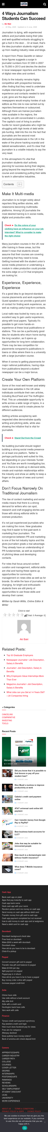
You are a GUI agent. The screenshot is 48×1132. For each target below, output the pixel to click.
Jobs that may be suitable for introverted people (28, 844)
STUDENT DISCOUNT (11, 1091)
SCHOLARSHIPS (9, 1085)
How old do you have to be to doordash (18, 948)
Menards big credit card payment (18, 760)
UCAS (4, 1094)
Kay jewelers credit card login (14, 1023)
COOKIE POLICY (34, 1111)
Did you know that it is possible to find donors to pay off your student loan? (30, 773)
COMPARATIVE (8, 717)
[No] (44, 1122)
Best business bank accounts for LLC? (30, 833)
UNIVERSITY (7, 1097)
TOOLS (5, 723)
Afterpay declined (9, 1032)
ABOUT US (6, 1108)
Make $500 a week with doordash (16, 942)
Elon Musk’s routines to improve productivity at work (29, 786)
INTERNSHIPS (8, 1073)
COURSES (6, 1064)
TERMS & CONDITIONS (24, 1108)
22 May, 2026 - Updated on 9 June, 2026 (21, 27)
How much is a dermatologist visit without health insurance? (30, 856)
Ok (24, 1128)
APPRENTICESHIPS (10, 1052)
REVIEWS (6, 1082)
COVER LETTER (9, 1067)
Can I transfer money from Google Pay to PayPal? (30, 821)
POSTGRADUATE (9, 1076)
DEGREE (6, 1070)
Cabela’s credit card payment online (28, 798)
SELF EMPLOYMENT (11, 1088)
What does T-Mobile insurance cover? (28, 868)
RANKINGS (7, 1079)
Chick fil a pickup (9, 951)
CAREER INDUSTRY (10, 1055)
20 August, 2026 (22, 826)
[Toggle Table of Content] (18, 184)
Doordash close (8, 945)
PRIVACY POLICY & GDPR (13, 1111)
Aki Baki (7, 24)
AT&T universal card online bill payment (29, 809)
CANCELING (7, 714)
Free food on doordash (11, 939)
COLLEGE (6, 1061)
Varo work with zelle (10, 1010)
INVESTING (7, 720)
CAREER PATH (8, 1058)
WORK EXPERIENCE (11, 1101)
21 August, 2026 (11, 764)
